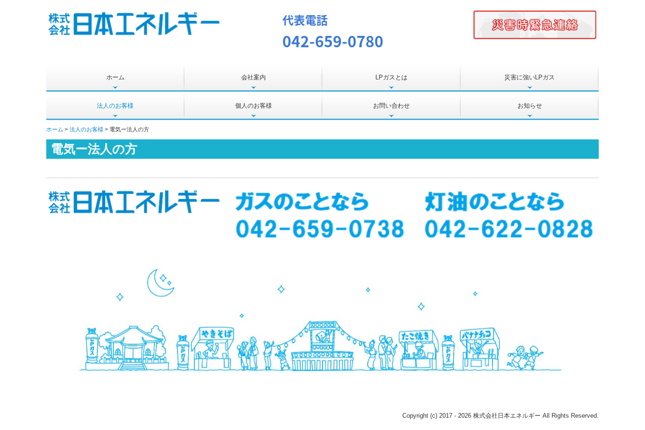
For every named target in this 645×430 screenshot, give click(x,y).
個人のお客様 (253, 105)
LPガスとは (391, 77)
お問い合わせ (391, 105)
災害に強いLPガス (529, 77)
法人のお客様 (115, 105)
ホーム (115, 77)
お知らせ (530, 105)
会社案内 (253, 77)
